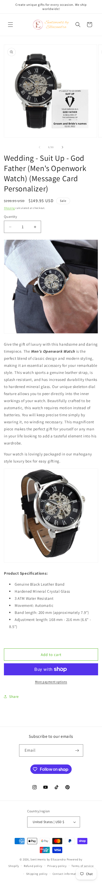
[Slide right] (62, 147)
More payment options (51, 682)
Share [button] (14, 696)
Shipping (9, 208)
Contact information (67, 874)
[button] (10, 24)
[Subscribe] (77, 750)
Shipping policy (37, 874)
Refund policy (33, 866)
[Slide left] (39, 147)
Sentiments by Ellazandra (48, 859)
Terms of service (82, 866)
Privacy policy (57, 866)
